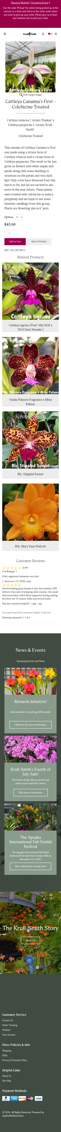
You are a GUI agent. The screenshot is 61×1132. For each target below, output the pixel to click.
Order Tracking (9, 1025)
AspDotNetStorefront (12, 1115)
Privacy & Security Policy (14, 1060)
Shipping (6, 1050)
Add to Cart (15, 241)
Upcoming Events (39, 2)
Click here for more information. (31, 724)
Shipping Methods (20, 2)
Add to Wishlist (38, 241)
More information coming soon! (30, 866)
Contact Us (7, 1020)
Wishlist (6, 1030)
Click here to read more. (31, 792)
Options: (8, 217)
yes (34, 603)
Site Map (6, 1080)
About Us (30, 940)
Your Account (8, 1034)
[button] (5, 33)
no (40, 603)
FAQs (4, 1055)
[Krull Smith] (29, 34)
